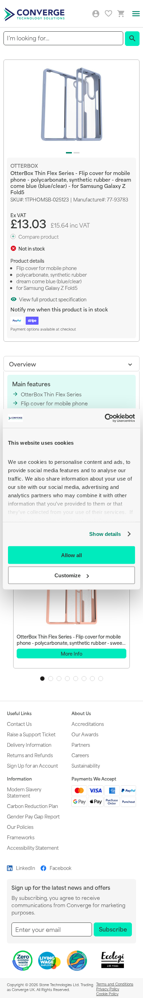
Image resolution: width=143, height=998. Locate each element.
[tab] (71, 363)
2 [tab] (50, 678)
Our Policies (20, 826)
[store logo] (35, 14)
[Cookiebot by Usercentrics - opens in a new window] (104, 418)
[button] (68, 151)
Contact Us (19, 723)
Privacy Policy (107, 988)
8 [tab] (100, 678)
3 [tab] (59, 678)
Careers (80, 755)
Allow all (71, 555)
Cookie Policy (107, 993)
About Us (81, 713)
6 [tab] (84, 678)
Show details (105, 534)
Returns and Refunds (30, 755)
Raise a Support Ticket (31, 734)
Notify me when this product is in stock (59, 309)
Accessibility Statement (33, 847)
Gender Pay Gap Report (33, 816)
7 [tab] (92, 678)
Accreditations (88, 723)
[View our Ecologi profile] (112, 959)
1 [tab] (42, 678)
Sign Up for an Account (32, 765)
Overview (22, 363)
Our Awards (85, 734)
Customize (67, 575)
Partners (81, 744)
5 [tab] (75, 678)
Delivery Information (29, 744)
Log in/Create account (96, 14)
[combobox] (63, 38)
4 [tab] (67, 678)
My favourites (108, 13)
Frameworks (20, 837)
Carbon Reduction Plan (32, 805)
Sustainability (86, 765)
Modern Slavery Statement (24, 792)
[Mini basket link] (121, 14)
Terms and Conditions (114, 984)
